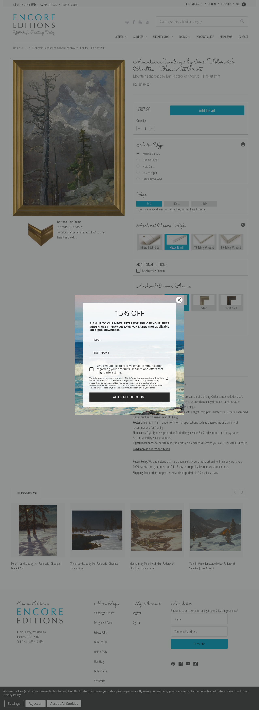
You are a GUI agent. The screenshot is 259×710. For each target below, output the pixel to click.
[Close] (179, 300)
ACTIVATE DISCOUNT (129, 397)
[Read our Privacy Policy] (167, 378)
